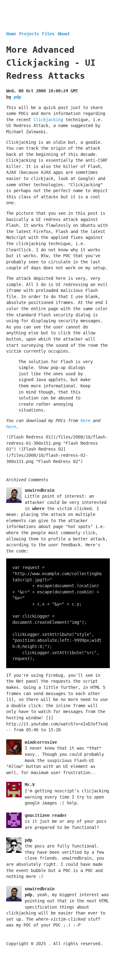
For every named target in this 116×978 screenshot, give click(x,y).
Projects (29, 33)
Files (48, 33)
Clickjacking (48, 119)
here (85, 420)
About (64, 33)
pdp (17, 97)
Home (11, 33)
